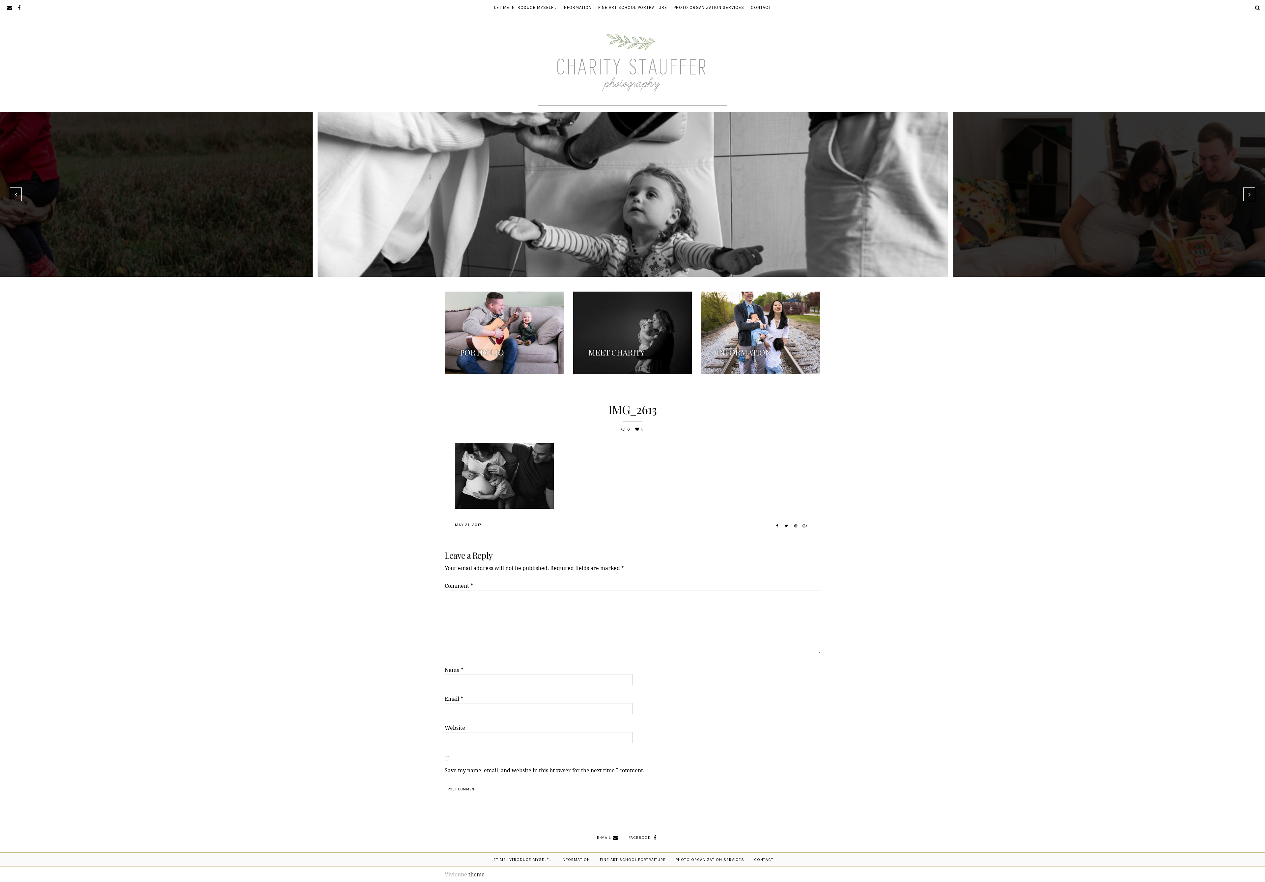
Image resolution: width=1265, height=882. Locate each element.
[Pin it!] (796, 526)
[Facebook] (19, 7)
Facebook (640, 837)
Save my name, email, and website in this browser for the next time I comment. (544, 770)
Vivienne (456, 874)
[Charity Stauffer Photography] (632, 85)
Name (454, 669)
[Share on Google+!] (805, 526)
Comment (459, 585)
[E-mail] (10, 7)
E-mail (604, 837)
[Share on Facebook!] (777, 526)
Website (455, 727)
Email (454, 698)
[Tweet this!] (786, 526)
